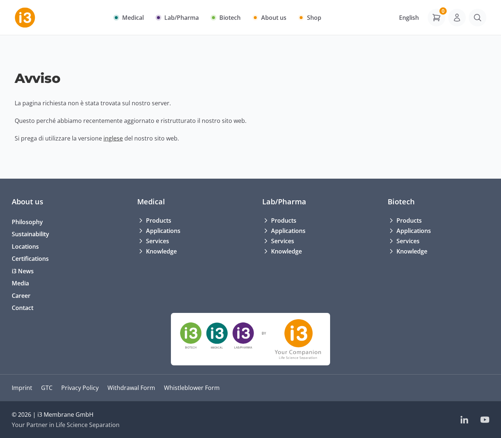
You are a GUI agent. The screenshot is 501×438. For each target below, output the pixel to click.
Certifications (30, 259)
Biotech (401, 202)
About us (27, 202)
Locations (25, 246)
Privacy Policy (80, 388)
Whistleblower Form (192, 388)
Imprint (22, 388)
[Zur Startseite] (25, 17)
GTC (46, 388)
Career (21, 296)
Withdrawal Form (131, 388)
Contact (22, 308)
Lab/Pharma (284, 202)
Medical (151, 202)
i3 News (23, 271)
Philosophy (27, 222)
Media (20, 283)
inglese (113, 138)
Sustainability (30, 234)
